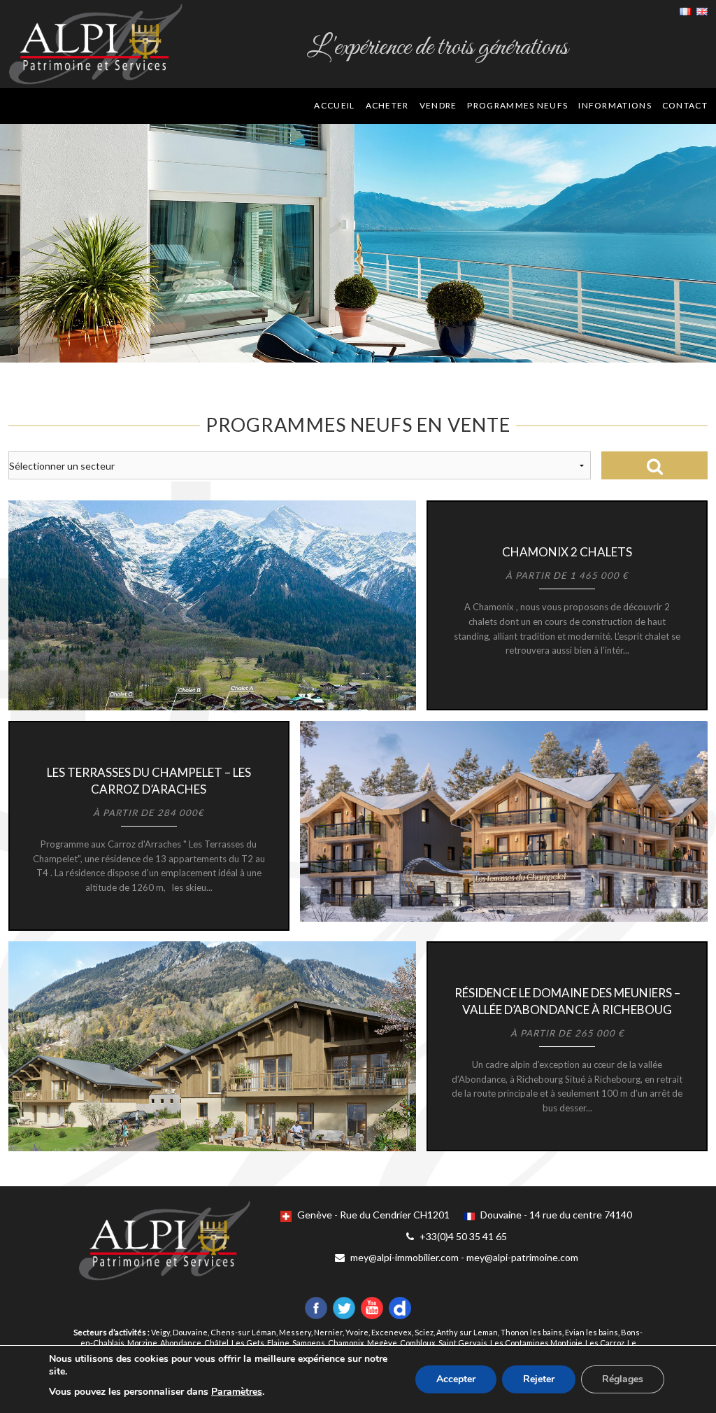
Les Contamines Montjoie (536, 1342)
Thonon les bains (531, 1332)
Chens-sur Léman (243, 1332)
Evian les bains (591, 1332)
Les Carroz (604, 1342)
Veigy (160, 1332)
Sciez (424, 1332)
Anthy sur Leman (467, 1332)
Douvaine (190, 1332)
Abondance (180, 1342)
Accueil (334, 105)
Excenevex (391, 1332)
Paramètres (236, 1391)
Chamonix (346, 1342)
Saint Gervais (462, 1342)
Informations (615, 105)
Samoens (308, 1342)
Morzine (142, 1342)
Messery (295, 1332)
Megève (382, 1342)
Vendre (438, 105)
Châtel (216, 1342)
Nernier (328, 1332)
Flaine (278, 1342)
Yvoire (356, 1332)
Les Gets (247, 1342)
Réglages (622, 1379)
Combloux (418, 1342)
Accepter (455, 1379)
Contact (685, 105)
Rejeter (538, 1379)
